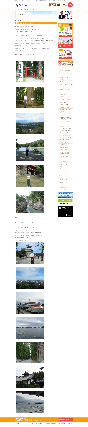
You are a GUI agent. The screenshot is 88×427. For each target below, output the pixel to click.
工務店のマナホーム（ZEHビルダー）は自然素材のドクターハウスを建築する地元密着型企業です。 (30, 0)
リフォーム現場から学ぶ (64, 121)
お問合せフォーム (70, 4)
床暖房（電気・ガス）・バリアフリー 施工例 (66, 112)
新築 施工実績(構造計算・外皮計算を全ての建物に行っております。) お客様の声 (66, 153)
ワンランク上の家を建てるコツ (65, 156)
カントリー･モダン (63, 92)
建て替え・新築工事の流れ (65, 149)
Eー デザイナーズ (63, 79)
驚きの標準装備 (62, 144)
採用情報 (61, 182)
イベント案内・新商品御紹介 (65, 70)
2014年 (61, 168)
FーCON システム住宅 (64, 96)
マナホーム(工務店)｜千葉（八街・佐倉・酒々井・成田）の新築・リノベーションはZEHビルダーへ (51, 423)
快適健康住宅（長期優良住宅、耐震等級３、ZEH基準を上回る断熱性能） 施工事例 (66, 118)
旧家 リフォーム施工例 (64, 132)
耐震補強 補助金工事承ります (65, 102)
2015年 (61, 166)
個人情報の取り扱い (63, 187)
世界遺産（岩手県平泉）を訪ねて (26, 23)
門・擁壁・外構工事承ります (65, 142)
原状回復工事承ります (64, 104)
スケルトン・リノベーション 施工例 (66, 137)
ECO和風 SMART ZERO (64, 77)
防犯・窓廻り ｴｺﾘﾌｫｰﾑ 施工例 (65, 126)
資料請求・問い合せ (63, 179)
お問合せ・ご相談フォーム (65, 419)
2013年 (61, 170)
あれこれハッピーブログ (64, 164)
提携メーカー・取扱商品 (64, 147)
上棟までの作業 (62, 81)
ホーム (61, 68)
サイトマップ (62, 189)
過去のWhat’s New (63, 184)
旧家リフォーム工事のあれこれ (65, 135)
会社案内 (61, 159)
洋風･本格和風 (62, 94)
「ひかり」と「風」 (63, 75)
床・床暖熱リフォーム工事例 (65, 130)
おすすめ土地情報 (63, 114)
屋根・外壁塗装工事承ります (65, 139)
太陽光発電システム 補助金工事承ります (66, 99)
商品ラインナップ (63, 86)
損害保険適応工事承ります (65, 107)
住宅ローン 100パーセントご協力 (66, 84)
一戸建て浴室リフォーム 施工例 (65, 128)
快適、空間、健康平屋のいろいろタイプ (66, 89)
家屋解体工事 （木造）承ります (65, 109)
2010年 (61, 177)
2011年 (61, 175)
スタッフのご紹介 (63, 161)
